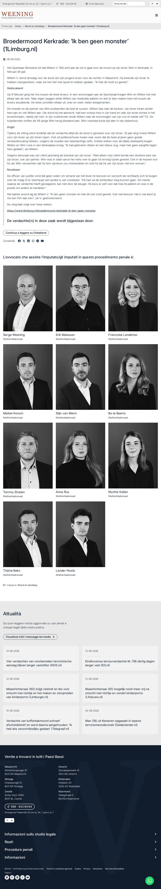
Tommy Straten (14, 492)
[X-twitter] (22, 877)
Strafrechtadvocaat (13, 339)
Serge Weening (14, 335)
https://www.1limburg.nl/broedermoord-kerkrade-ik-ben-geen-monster (51, 210)
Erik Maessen (65, 335)
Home (18, 26)
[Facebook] (7, 877)
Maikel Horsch (13, 413)
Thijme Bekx (11, 570)
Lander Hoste (65, 570)
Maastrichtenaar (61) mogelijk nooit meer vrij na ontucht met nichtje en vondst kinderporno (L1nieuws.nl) (117, 693)
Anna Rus (62, 492)
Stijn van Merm (66, 413)
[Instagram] (12, 877)
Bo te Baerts (116, 413)
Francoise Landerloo (122, 335)
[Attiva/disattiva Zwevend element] (149, 880)
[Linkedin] (17, 877)
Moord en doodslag (34, 26)
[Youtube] (27, 877)
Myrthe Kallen (118, 492)
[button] (156, 15)
